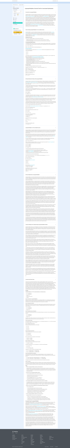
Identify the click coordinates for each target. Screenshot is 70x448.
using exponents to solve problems (33, 413)
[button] (18, 12)
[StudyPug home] (15, 431)
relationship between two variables (41, 406)
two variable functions (46, 16)
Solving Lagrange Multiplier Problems (37, 56)
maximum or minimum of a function (30, 16)
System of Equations (29, 48)
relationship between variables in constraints (37, 96)
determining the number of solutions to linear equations (35, 410)
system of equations (39, 49)
